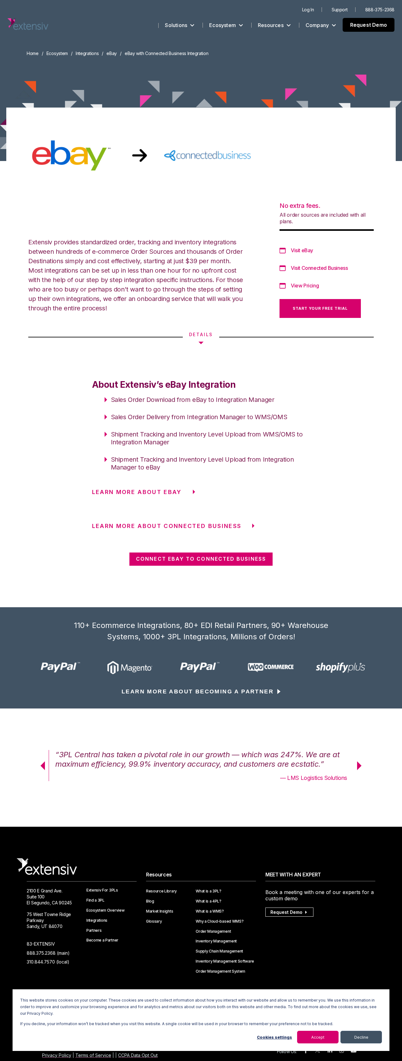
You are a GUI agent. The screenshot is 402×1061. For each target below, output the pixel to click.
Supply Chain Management (219, 951)
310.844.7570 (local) (48, 961)
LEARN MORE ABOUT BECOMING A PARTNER (198, 691)
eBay (111, 53)
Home (33, 53)
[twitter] (317, 1051)
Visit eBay (302, 250)
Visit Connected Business (319, 268)
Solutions (176, 25)
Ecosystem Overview (105, 910)
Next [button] (361, 765)
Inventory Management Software (225, 961)
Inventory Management (216, 941)
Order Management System (220, 971)
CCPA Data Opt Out (138, 1055)
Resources (271, 25)
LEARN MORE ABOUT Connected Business (167, 526)
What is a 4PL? (208, 901)
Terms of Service (93, 1055)
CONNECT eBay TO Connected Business (201, 559)
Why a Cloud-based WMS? (219, 921)
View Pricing (305, 285)
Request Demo (368, 25)
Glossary (154, 921)
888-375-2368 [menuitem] (379, 9)
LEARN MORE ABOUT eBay (137, 492)
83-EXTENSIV (41, 944)
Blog (150, 901)
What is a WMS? (210, 911)
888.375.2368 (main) (48, 953)
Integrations (87, 53)
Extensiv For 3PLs (102, 890)
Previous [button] (40, 765)
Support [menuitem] (339, 9)
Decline (361, 1037)
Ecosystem (223, 25)
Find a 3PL (95, 900)
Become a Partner (102, 940)
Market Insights (159, 911)
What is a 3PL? (208, 891)
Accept (317, 1037)
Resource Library (161, 891)
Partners (93, 930)
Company (318, 25)
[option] (62, 667)
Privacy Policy (56, 1055)
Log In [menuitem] (308, 9)
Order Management (213, 931)
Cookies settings (274, 1037)
